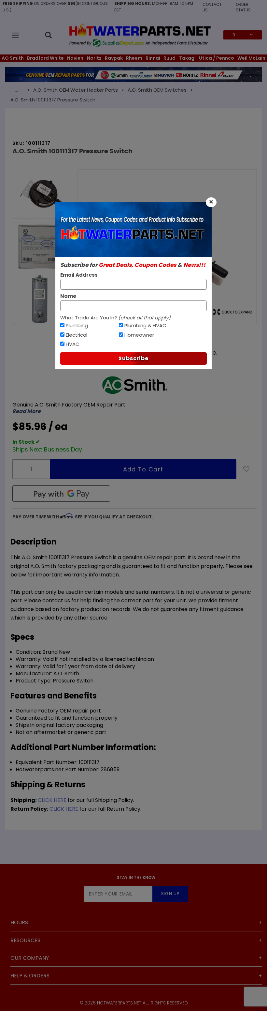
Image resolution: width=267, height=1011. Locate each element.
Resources (25, 940)
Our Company (29, 958)
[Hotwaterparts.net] (139, 34)
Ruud (169, 58)
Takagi (187, 58)
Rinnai (153, 58)
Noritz (94, 58)
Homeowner (139, 334)
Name (68, 296)
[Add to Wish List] (246, 469)
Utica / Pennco (216, 58)
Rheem (134, 58)
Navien (75, 58)
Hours (19, 922)
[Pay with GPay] (61, 493)
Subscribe (133, 358)
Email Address (79, 274)
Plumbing (77, 325)
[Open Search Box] (49, 35)
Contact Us (212, 7)
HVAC (72, 344)
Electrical (76, 334)
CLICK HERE (52, 800)
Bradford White (45, 58)
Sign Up (170, 894)
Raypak (114, 58)
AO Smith (13, 58)
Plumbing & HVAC (145, 325)
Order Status (243, 7)
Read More (26, 411)
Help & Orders (29, 975)
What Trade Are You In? (115, 317)
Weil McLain (251, 58)
